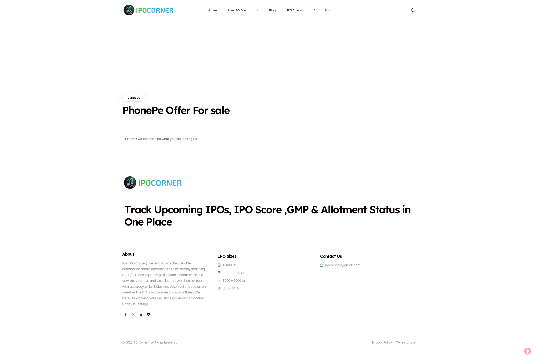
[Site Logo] (148, 10)
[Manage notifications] (527, 351)
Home (212, 10)
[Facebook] (125, 314)
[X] (133, 314)
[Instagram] (140, 314)
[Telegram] (148, 314)
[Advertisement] (269, 52)
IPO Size (293, 10)
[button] (413, 10)
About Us (320, 10)
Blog (272, 10)
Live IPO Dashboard (243, 10)
